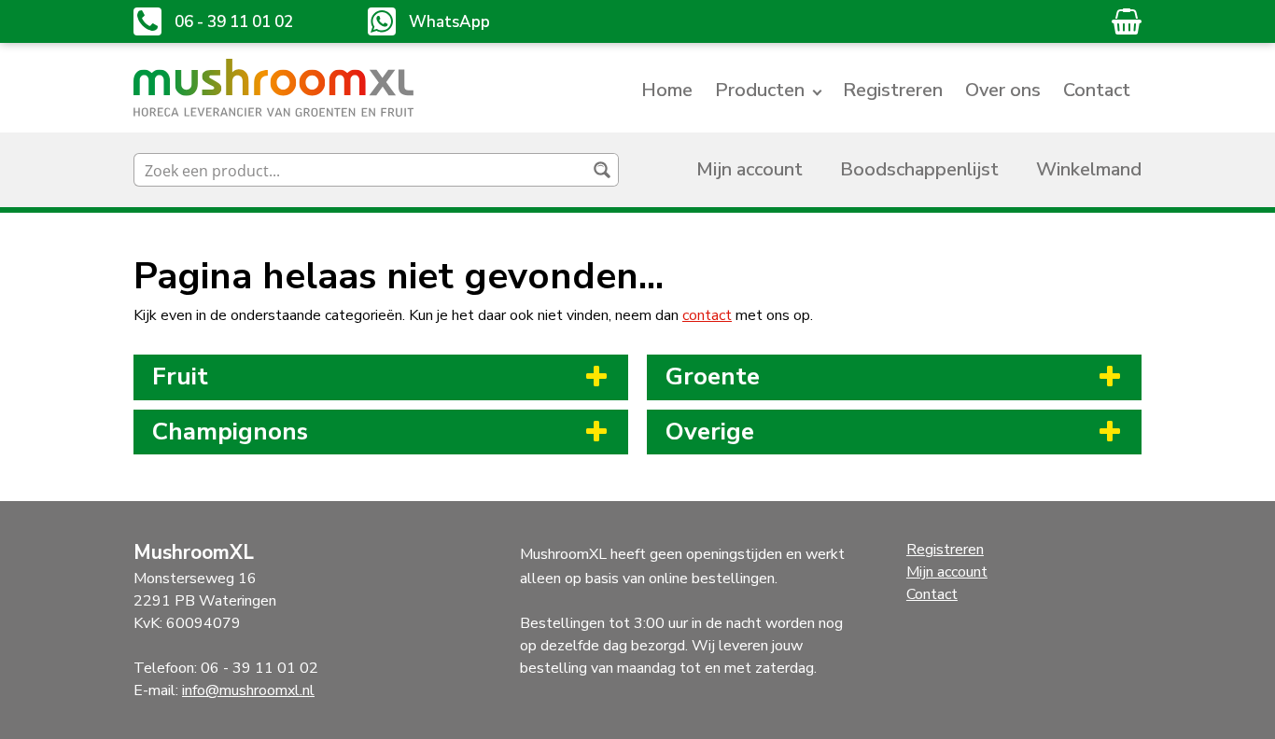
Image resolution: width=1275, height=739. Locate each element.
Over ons (1003, 90)
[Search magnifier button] (602, 170)
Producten (760, 90)
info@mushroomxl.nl (248, 690)
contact (707, 315)
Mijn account (749, 169)
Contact (1096, 90)
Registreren (893, 90)
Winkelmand (1089, 169)
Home (667, 90)
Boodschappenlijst (919, 169)
